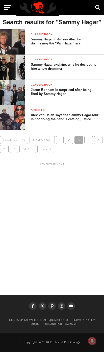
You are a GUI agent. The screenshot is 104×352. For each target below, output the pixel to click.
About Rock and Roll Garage (54, 323)
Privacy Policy (83, 319)
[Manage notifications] (92, 341)
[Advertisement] (52, 220)
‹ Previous (42, 140)
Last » (46, 149)
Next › (28, 149)
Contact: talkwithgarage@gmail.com (38, 319)
